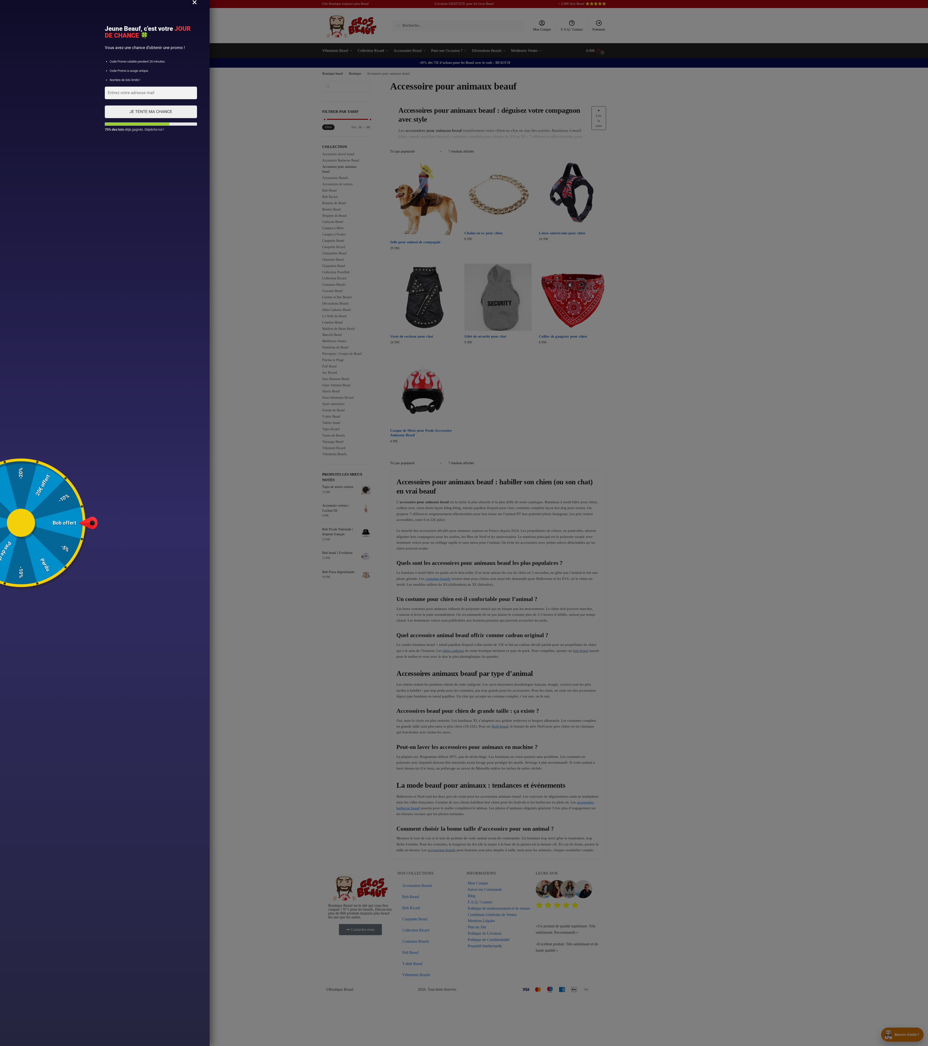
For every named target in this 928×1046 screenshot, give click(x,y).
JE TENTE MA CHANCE (151, 111)
